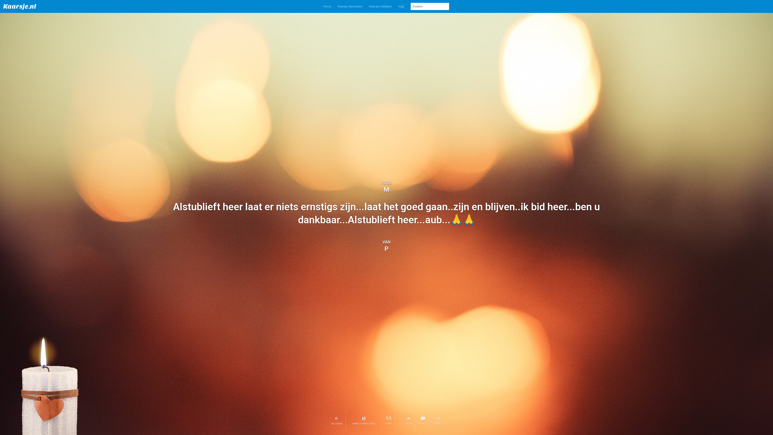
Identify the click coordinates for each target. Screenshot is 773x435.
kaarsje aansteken (363, 424)
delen (408, 424)
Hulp (401, 6)
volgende (336, 424)
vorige (438, 424)
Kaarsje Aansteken (350, 6)
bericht (423, 424)
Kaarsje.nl (19, 6)
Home (327, 6)
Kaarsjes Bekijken (380, 6)
